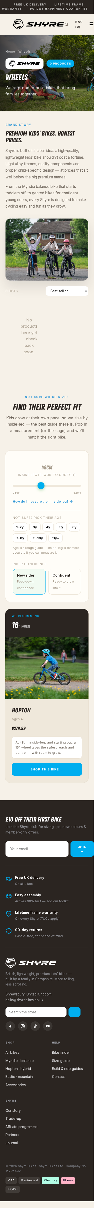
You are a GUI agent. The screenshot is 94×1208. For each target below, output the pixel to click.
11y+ (55, 538)
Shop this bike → (46, 769)
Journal (12, 1143)
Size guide (61, 1060)
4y (48, 527)
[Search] (66, 24)
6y (74, 527)
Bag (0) (79, 24)
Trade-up (13, 1118)
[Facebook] (10, 1026)
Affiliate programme (22, 1127)
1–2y (20, 527)
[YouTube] (47, 1026)
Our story (13, 1110)
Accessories (16, 1085)
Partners (12, 1134)
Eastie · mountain (19, 1076)
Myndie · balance (20, 1060)
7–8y (20, 538)
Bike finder (61, 1052)
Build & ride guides (67, 1068)
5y (61, 527)
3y (35, 527)
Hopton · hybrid (18, 1068)
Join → (82, 849)
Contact (58, 1076)
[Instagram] (23, 1026)
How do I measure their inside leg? (43, 501)
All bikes (12, 1052)
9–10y (38, 538)
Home (10, 51)
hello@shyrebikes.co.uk (24, 1000)
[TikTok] (35, 1026)
